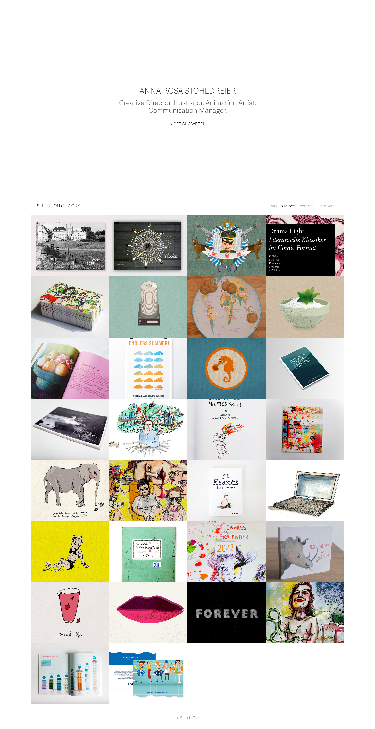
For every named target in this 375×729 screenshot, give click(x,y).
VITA (274, 206)
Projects (288, 206)
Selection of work (58, 206)
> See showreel (187, 124)
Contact (306, 206)
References (326, 206)
